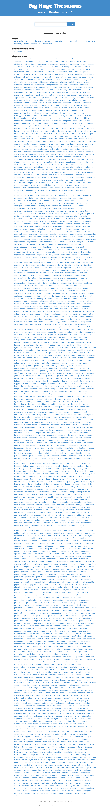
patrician (24, 571)
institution (62, 435)
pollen (26, 590)
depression (30, 255)
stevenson (68, 716)
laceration (86, 463)
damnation (59, 229)
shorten (65, 695)
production (79, 608)
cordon (17, 216)
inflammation (30, 427)
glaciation (58, 370)
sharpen (81, 693)
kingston (46, 463)
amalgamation (52, 84)
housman (52, 396)
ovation (17, 561)
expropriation (85, 334)
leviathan (89, 471)
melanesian (18, 502)
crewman (37, 224)
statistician (70, 713)
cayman (33, 149)
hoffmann (83, 391)
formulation (84, 352)
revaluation (69, 664)
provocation (37, 618)
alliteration (43, 82)
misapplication (51, 510)
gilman (42, 370)
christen (58, 157)
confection (18, 190)
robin (48, 672)
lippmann (18, 479)
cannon (37, 141)
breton (26, 131)
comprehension (45, 180)
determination (52, 262)
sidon (23, 698)
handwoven (67, 381)
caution (17, 149)
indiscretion (62, 422)
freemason (27, 358)
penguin (43, 574)
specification (84, 705)
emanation (86, 306)
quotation (91, 620)
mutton (56, 528)
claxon (80, 162)
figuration (18, 347)
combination (19, 172)
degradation (32, 242)
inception (89, 414)
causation (84, 146)
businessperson (49, 136)
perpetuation (87, 577)
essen (81, 316)
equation (67, 314)
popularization (80, 590)
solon (78, 703)
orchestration (87, 553)
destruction (89, 260)
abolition (17, 61)
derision (75, 255)
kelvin (88, 461)
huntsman (30, 399)
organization (58, 556)
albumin (49, 79)
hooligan (43, 394)
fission (51, 347)
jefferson (55, 456)
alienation (77, 79)
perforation (51, 577)
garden (64, 363)
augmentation (83, 108)
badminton (71, 113)
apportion (61, 95)
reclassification (59, 631)
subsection (44, 723)
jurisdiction (87, 458)
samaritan (90, 677)
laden (25, 466)
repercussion (42, 654)
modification (64, 517)
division (27, 288)
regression (73, 644)
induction (18, 425)
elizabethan (37, 306)
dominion (53, 291)
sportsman (18, 711)
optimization (58, 553)
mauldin (51, 497)
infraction (81, 427)
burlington (18, 136)
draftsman (18, 293)
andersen (39, 90)
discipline (85, 270)
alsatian (87, 82)
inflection (50, 427)
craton (62, 221)
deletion (91, 242)
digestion (67, 267)
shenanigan (19, 695)
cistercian (89, 159)
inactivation (19, 414)
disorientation (59, 278)
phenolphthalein (40, 582)
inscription (51, 432)
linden (63, 476)
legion (75, 468)
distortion (29, 285)
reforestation (49, 641)
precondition (88, 595)
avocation (18, 113)
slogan (56, 700)
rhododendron (41, 669)
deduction (18, 239)
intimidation (62, 445)
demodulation (35, 247)
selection (63, 687)
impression (42, 412)
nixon (16, 538)
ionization (71, 450)
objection (39, 546)
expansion (18, 332)
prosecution (41, 615)
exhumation (64, 329)
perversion (18, 582)
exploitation (30, 334)
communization (67, 175)
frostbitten (91, 358)
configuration (54, 190)
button (76, 136)
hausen (92, 383)
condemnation (20, 188)
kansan (41, 461)
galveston (46, 363)
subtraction (31, 726)
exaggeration (61, 322)
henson (73, 389)
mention (30, 504)
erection (28, 316)
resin (49, 659)
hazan (30, 386)
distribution (50, 285)
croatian (85, 224)
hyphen (75, 401)
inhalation (40, 430)
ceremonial (72, 41)
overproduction (61, 561)
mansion (55, 492)
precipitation (41, 595)
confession (42, 190)
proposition (79, 613)
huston (39, 399)
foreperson (28, 352)
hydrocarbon (19, 401)
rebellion (39, 628)
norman (17, 543)
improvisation (64, 412)
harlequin (42, 383)
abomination (29, 61)
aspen (48, 102)
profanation (91, 608)
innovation (18, 432)
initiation (69, 430)
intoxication (84, 445)
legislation (84, 468)
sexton (47, 693)
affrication (27, 77)
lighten (17, 476)
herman (82, 389)
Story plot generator (58, 12)
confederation (30, 190)
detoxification (87, 262)
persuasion (73, 579)
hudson (70, 396)
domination (32, 291)
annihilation (19, 92)
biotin (64, 123)
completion (79, 177)
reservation (29, 659)
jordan (59, 458)
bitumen (89, 123)
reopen (70, 651)
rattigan (91, 623)
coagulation (45, 164)
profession (18, 610)
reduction (55, 638)
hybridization (68, 399)
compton (69, 180)
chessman (79, 154)
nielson (65, 535)
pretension (18, 605)
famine (17, 342)
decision (53, 234)
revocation (63, 667)
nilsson (73, 535)
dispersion (83, 278)
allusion (63, 82)
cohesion (57, 167)
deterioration (39, 262)
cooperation (54, 213)
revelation (80, 664)
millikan (50, 507)
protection (76, 615)
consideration (19, 200)
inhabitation (29, 430)
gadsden (78, 360)
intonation (73, 445)
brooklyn (26, 133)
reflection (37, 641)
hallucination (19, 381)
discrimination (70, 273)
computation (32, 182)
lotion (30, 484)
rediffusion (31, 638)
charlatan (33, 154)
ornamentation (20, 559)
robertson (31, 672)
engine (56, 311)
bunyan (73, 133)
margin (72, 492)
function (62, 360)
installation (40, 435)
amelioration (85, 84)
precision (52, 595)
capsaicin (17, 144)
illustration (83, 404)
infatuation (65, 425)
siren (16, 700)
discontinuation (46, 273)
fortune (29, 355)
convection (38, 211)
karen (49, 461)
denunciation (19, 252)
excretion (29, 327)
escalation (73, 316)
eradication (18, 316)
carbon (51, 144)
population (18, 592)
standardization (20, 713)
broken (17, 133)
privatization (81, 605)
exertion (69, 327)
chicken (26, 157)
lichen (84, 474)
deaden (57, 231)
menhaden (88, 502)
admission (63, 72)
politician (17, 590)
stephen (27, 716)
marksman (18, 494)
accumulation (41, 66)
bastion (24, 118)
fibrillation (71, 345)
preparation (84, 600)
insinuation (84, 432)
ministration (27, 510)
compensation (43, 177)
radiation (17, 623)
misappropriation (83, 510)
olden (35, 551)
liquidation (40, 479)
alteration (18, 84)
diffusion (58, 267)
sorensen (41, 705)
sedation (62, 685)
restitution (79, 659)
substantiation (70, 723)
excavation (18, 324)
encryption (47, 311)
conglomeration (78, 193)
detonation (75, 262)
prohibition (67, 610)
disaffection (75, 270)
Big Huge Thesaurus (55, 5)
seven (40, 693)
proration (18, 615)
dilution (25, 270)
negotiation (88, 530)
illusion (74, 404)
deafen (65, 231)
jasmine (32, 456)
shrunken (85, 695)
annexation (88, 90)
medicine (74, 499)
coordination (66, 213)
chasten (61, 154)
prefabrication (31, 600)
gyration (68, 378)
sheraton (29, 695)
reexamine (18, 641)
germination (84, 368)
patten (41, 571)
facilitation (52, 340)
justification (19, 461)
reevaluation (76, 638)
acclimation (74, 64)
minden (73, 507)
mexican (60, 504)
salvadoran (69, 677)
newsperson (90, 533)
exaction (50, 322)
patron (33, 571)
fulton (43, 360)
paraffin (56, 566)
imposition (18, 412)
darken (25, 231)
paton (16, 571)
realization (66, 626)
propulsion (90, 613)
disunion (60, 285)
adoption (84, 72)
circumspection (64, 159)
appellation (29, 95)
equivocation (88, 314)
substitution (19, 726)
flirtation (83, 347)
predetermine (44, 597)
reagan (57, 626)
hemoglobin (44, 389)
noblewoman (36, 538)
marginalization (83, 492)
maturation (41, 497)
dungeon (91, 293)
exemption (59, 327)
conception (86, 182)
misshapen (52, 515)
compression (58, 180)
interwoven (30, 445)
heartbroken (61, 386)
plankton (86, 584)
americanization (30, 87)
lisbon (48, 479)
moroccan (18, 523)
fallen (76, 340)
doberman (37, 288)
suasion (27, 721)
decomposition (90, 234)
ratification (60, 623)
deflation (66, 239)
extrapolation (19, 340)
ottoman (73, 559)
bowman (35, 128)
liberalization (55, 474)
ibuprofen (32, 404)
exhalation (89, 327)
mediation (53, 499)
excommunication (82, 324)
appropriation (32, 97)
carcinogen (60, 144)
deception (33, 234)
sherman (48, 695)
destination (67, 260)
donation (63, 291)
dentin (79, 249)
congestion (65, 193)
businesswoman (64, 136)
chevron (17, 157)
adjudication (19, 72)
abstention (18, 64)
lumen (67, 484)
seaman (92, 682)
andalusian (29, 90)
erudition (54, 316)
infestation (86, 425)
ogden (16, 551)
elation (34, 303)
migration (41, 507)
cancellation (19, 141)
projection (78, 610)
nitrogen (88, 535)
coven (36, 221)
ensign (25, 314)
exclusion (69, 324)
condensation (33, 188)
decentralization (20, 234)
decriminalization (76, 236)
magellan (65, 486)
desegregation (68, 257)
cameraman (79, 139)
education (18, 301)
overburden (33, 561)
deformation (91, 239)
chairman (27, 151)
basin (16, 118)
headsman (49, 386)
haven (16, 386)
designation (19, 260)
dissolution (77, 283)
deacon (49, 231)
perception (18, 577)
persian (29, 579)
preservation (44, 602)
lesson (70, 471)
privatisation (68, 605)
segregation (53, 687)
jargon (24, 456)
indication (29, 422)
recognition (47, 44)
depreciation (86, 252)
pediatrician (74, 571)
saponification (60, 680)
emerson (63, 309)
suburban (42, 726)
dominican (43, 291)
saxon (38, 682)
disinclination (44, 275)
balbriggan (18, 115)
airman (91, 77)
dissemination (19, 283)
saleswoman (41, 677)
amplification (76, 87)
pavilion (49, 571)
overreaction (89, 561)
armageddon (39, 100)
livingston (86, 479)
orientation (69, 556)
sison (22, 700)
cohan (49, 167)
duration (28, 296)
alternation (39, 84)
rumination (26, 675)
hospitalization (85, 394)
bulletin (57, 133)
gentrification (32, 368)
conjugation (75, 195)
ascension (18, 102)
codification (74, 164)
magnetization (86, 486)
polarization (63, 587)
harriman (66, 383)
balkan (36, 115)
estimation (90, 316)
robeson (40, 672)
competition (56, 177)
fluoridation (29, 350)
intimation (51, 445)
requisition (90, 656)
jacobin (71, 453)
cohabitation (39, 167)
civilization (48, 162)
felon (88, 342)
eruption (63, 316)
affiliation (78, 74)
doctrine (54, 288)
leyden (45, 474)
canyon (60, 141)
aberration (85, 59)
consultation (55, 203)
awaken (27, 113)
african (36, 77)
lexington (36, 474)
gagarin (87, 360)
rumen (17, 675)
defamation (37, 239)
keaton (72, 461)
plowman (44, 587)
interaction (18, 440)
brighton (44, 131)
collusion (49, 169)
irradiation (18, 453)
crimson (68, 224)
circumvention (78, 159)
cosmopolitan (39, 218)
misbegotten (19, 512)
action (33, 69)
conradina (18, 51)
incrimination (19, 419)
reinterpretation (59, 646)
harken (33, 383)
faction (61, 340)
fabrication (41, 340)
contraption (56, 208)
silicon (30, 698)
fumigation (52, 360)
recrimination (19, 636)
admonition (73, 72)
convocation (19, 213)
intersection (88, 443)
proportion (68, 613)
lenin (42, 471)
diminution (45, 270)
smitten (73, 700)
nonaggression (61, 538)
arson (55, 100)
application (50, 95)
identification (43, 404)
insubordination (20, 437)
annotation (30, 92)
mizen (16, 517)
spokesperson (69, 708)
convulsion (42, 213)
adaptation (61, 69)
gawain (29, 365)
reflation (28, 641)
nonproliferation (63, 541)
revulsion (84, 667)
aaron (24, 59)
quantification (61, 620)
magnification (19, 489)
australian (25, 110)
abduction (75, 59)
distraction (39, 285)
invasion (91, 448)
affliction (17, 77)
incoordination (68, 417)
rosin (72, 672)
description (44, 257)
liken (24, 476)
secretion (45, 685)
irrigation (28, 453)
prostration (65, 615)
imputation (76, 412)
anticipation (42, 92)
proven (17, 618)
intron (28, 448)
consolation (32, 200)
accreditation (19, 66)
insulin (42, 437)
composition (32, 180)
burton (28, 136)
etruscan (27, 319)
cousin (28, 221)
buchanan (48, 133)
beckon (75, 118)
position (56, 592)
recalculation (50, 628)
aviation (83, 110)
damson (85, 229)
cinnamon (29, 159)
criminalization (57, 224)
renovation (48, 651)
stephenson (37, 716)
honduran (34, 394)
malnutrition (83, 489)
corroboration (72, 216)
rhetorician (18, 669)
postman (76, 592)
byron (83, 136)
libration (76, 474)
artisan (83, 100)
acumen (51, 69)
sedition (85, 685)
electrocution (76, 303)
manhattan (18, 492)
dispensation (72, 278)
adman (29, 72)
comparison (19, 177)
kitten (62, 463)
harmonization (54, 383)
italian (55, 453)
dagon (32, 229)
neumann (33, 533)
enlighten (91, 311)
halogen (30, 381)
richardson (72, 669)
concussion (79, 185)
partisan (30, 569)
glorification (19, 373)
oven (24, 561)
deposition (62, 252)
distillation (88, 283)
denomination (68, 249)
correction (49, 216)
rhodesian (29, 669)
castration (33, 146)
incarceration (66, 414)
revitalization (51, 667)
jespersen (72, 456)
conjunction (86, 195)
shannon (72, 693)
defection (47, 239)
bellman (46, 121)
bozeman (45, 128)
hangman (89, 381)
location (40, 481)
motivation (64, 523)
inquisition (40, 432)
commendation (44, 172)
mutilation (47, 528)
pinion (53, 584)
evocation (18, 322)
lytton (90, 484)
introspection (39, 448)
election (42, 303)
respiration (68, 659)
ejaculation (72, 301)
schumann (55, 682)
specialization (71, 705)
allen (16, 82)
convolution (31, 213)
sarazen (71, 680)
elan (27, 303)
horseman (73, 394)
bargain (64, 115)
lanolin (58, 466)
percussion (29, 577)
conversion (73, 211)
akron (22, 79)
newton (29, 535)
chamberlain (62, 151)
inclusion (56, 417)
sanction (38, 680)
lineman (71, 476)
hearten (71, 386)
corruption (18, 218)
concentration (74, 182)
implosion (71, 409)
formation (73, 352)
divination (18, 288)
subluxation (59, 721)
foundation (38, 355)
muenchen (18, 525)
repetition (54, 654)
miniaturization (85, 507)
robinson (56, 672)
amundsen (18, 90)
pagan (26, 566)
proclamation (41, 608)
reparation (18, 654)
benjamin (67, 121)
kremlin (70, 463)
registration (62, 644)
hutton (58, 399)
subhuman (48, 721)
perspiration (62, 579)
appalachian (85, 92)
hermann (90, 389)
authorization (51, 110)
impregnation (30, 412)
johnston (26, 458)
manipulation (44, 492)
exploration (41, 334)
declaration (63, 234)
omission (62, 551)
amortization (64, 87)
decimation (43, 234)
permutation (75, 577)
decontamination (50, 236)
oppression (38, 553)
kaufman (57, 461)
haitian (87, 378)
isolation (47, 453)
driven (48, 293)
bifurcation (36, 123)
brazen (73, 128)
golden (43, 373)
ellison (56, 306)
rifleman (90, 669)
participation (19, 569)
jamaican (79, 453)
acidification (88, 66)
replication (64, 654)
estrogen (18, 319)
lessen (63, 471)
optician (48, 553)
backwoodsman (52, 113)
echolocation (19, 298)
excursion (39, 327)
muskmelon (19, 528)
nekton (17, 533)
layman (25, 468)
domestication (20, 291)
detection (18, 262)
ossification (51, 559)
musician (81, 525)
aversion (73, 110)
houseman (42, 396)
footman (61, 350)
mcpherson (18, 499)
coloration (88, 169)
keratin (25, 463)
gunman (59, 378)
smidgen (64, 700)
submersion (71, 721)
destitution (78, 260)
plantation (27, 587)
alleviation (33, 82)
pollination (35, 590)
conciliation (46, 185)
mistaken (71, 515)
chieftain (34, 157)
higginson (63, 391)
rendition (31, 651)
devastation (30, 265)
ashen (26, 102)
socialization (27, 703)
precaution (18, 595)
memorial (48, 41)
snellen (17, 703)
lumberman (58, 484)
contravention (69, 208)
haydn (23, 386)
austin (16, 110)
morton (47, 523)
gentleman (79, 365)
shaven (90, 693)
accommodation (87, 64)
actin (27, 69)
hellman (33, 389)
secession (26, 685)
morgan (71, 520)
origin (78, 556)
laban (78, 463)
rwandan (52, 675)
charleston (43, 154)
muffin (27, 525)
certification (75, 149)
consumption (82, 203)
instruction (72, 435)
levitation (18, 474)
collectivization (20, 169)
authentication (38, 110)
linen (88, 476)
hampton (56, 381)
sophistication (29, 705)
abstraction (29, 64)
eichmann (44, 301)
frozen (17, 360)
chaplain (72, 151)
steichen (90, 713)
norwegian (40, 543)
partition (39, 569)
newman (79, 533)
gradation (79, 373)
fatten (62, 342)
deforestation (78, 239)
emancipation (19, 309)
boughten (84, 126)
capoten (92, 141)
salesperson (29, 677)
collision (40, 169)
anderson (49, 90)
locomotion (59, 481)
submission (82, 721)
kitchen (55, 463)
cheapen (69, 154)
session (26, 693)
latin (73, 466)
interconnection (55, 440)
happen (17, 383)
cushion (86, 226)
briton (68, 131)
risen (23, 672)
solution (86, 703)
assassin (76, 102)
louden (38, 484)
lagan (32, 466)
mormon (88, 520)
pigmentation (35, 584)
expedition (52, 332)
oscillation (41, 559)
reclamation (46, 631)
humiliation (87, 396)
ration (69, 623)
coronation (26, 216)
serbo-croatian (87, 690)
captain (35, 144)
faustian (70, 342)
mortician (38, 523)
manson (64, 492)
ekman (90, 301)
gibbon (27, 370)
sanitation (48, 680)
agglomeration (47, 77)
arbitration (65, 97)
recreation (87, 633)
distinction (18, 285)
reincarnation (45, 646)
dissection (79, 280)
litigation (70, 479)
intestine (41, 445)
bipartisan (73, 123)
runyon (36, 675)
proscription (29, 615)
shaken (55, 693)
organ (35, 556)
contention (56, 206)
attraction (28, 108)
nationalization (20, 530)
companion (79, 175)
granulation (19, 376)
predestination (20, 597)
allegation (87, 79)
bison (81, 123)
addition (80, 69)
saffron (78, 675)
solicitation (60, 703)
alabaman (31, 79)
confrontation (32, 193)
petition (28, 582)
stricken (90, 718)
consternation (70, 200)
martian (43, 494)
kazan (65, 461)
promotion (31, 613)
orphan (32, 559)
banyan (56, 115)
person (37, 579)
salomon (59, 677)
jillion (89, 456)
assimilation (44, 105)
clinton (25, 164)
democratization (20, 247)
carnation (89, 144)
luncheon (76, 484)
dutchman (56, 296)
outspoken (83, 559)
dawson (33, 231)
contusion (28, 211)
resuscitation (54, 662)
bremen (90, 128)
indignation (50, 422)
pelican (83, 571)
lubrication (47, 484)
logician (76, 481)
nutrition (89, 543)
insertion (74, 432)
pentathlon (80, 574)
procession (28, 608)
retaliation (65, 662)
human (78, 396)
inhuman (59, 430)
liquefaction (28, 479)
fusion (70, 360)
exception (29, 324)
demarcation (63, 244)
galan (16, 363)
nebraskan (68, 530)
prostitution (53, 615)
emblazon (44, 309)
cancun (29, 141)
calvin (61, 139)
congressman (46, 195)
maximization (69, 497)
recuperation (44, 636)
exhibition (29, 329)
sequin (76, 690)
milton (65, 507)
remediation (78, 649)
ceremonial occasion (87, 41)
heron (16, 391)
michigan (80, 504)
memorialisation (36, 41)
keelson (81, 461)
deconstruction (35, 236)
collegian (31, 169)
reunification (49, 664)
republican (56, 656)
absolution (70, 61)
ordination (18, 556)
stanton (32, 713)
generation (60, 365)
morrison (28, 523)
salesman (18, 677)
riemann (82, 669)
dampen (76, 229)
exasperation (86, 322)
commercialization (59, 172)
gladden (67, 370)
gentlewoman (19, 368)
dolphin (86, 288)
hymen (53, 401)
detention (28, 262)
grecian (60, 376)
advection (49, 74)
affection (69, 74)
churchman (18, 159)
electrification (63, 303)
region (52, 644)
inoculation (29, 432)
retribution (28, 664)
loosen (17, 484)
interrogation (63, 443)
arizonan (90, 97)
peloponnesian (20, 574)
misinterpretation (21, 515)
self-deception (75, 687)
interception (30, 440)
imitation (38, 407)
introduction (19, 448)
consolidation (44, 200)
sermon (17, 693)
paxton (57, 571)
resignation (40, 659)
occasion (29, 548)
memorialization (20, 41)
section (54, 685)
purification (18, 620)
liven (78, 479)
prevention (29, 605)
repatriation (30, 654)
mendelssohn (76, 502)
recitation (27, 631)
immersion (48, 407)
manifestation (31, 492)
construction (43, 203)
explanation (90, 332)
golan (35, 373)
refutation (85, 641)
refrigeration (74, 641)
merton (39, 504)
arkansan (18, 100)
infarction (55, 425)
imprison (53, 412)
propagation (56, 613)
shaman (63, 693)
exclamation (58, 324)
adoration (18, 74)
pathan (80, 569)
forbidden (81, 350)
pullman (77, 618)
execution (49, 327)
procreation (68, 608)
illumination (64, 404)
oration (76, 553)
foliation (52, 350)
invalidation (80, 448)
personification (48, 579)
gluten (28, 373)
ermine (37, 316)
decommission (76, 234)
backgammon (38, 113)
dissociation (66, 283)
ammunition (52, 87)
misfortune (70, 512)
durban (37, 296)
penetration (33, 574)
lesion (55, 471)
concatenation (60, 182)
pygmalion (38, 620)
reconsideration (60, 633)
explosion (52, 334)
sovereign (51, 705)
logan (68, 481)
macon (29, 486)
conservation (78, 198)
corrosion (84, 216)
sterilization (49, 716)
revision (40, 667)
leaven (40, 468)
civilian (39, 162)
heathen (80, 386)
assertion (33, 105)
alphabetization (75, 82)
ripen (16, 672)
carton (24, 146)
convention (49, 211)
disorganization (45, 278)
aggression (72, 77)
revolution (74, 667)
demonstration (80, 247)
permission (62, 577)
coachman (34, 164)
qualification (49, 620)
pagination (35, 566)
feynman (61, 345)
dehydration (59, 242)
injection (78, 430)
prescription (19, 602)
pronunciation (43, 613)
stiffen (77, 716)
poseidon (47, 592)
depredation (19, 255)
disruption (55, 280)
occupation (49, 548)
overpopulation (46, 561)
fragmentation (69, 355)
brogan (93, 131)
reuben (38, 664)
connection (18, 198)
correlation (59, 216)
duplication (18, 296)
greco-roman (70, 376)
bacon (62, 113)
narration (73, 528)
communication (41, 175)
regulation (84, 644)
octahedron (67, 548)
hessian (35, 391)
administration (40, 72)
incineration (26, 417)
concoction (68, 185)
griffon (89, 376)
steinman (18, 716)
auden (64, 108)
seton (33, 693)
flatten (67, 347)
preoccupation (71, 600)
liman (40, 476)
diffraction (48, 267)
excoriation (18, 327)
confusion (55, 193)
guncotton (50, 378)
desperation (41, 260)
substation (82, 723)
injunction (88, 430)
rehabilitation (19, 646)
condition (59, 188)
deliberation (19, 244)
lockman (49, 481)
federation (80, 342)
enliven (17, 314)
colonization (67, 169)
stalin (71, 711)
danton (17, 231)
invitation (50, 450)
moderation (38, 517)
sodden (37, 703)
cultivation (69, 226)
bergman (26, 123)
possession (66, 592)
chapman (89, 151)
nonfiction (74, 538)
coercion (84, 164)
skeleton (39, 700)
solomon (70, 703)
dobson (46, 288)
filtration (27, 347)
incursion (53, 419)
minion (17, 510)
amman (42, 87)
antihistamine (62, 92)
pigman (25, 584)
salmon (51, 677)
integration (63, 437)
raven (16, 626)
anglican (58, 90)
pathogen (89, 569)
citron (32, 162)
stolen (46, 718)
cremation (87, 221)
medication (64, 499)
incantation (54, 414)
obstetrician (82, 546)
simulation (68, 698)
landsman (49, 466)
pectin (64, 571)
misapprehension (67, 510)
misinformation (83, 512)
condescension (47, 188)
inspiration (29, 435)
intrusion (50, 448)
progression (55, 610)
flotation (92, 347)
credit (26, 44)
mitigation (81, 515)
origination (87, 556)
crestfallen (27, 224)
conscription (53, 198)
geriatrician (63, 368)
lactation (17, 466)
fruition (25, 360)
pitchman (69, 584)
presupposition (80, 602)
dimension (35, 270)
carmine (79, 144)
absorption (81, 61)
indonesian (86, 422)
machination (19, 486)
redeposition (19, 638)
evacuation (37, 319)
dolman (78, 288)
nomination (48, 538)
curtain (78, 226)
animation (77, 90)
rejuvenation (28, 649)
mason (69, 494)
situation (30, 700)
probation (18, 608)
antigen (52, 92)
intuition (59, 448)
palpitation (46, 566)
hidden (54, 391)
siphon (87, 698)
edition (74, 298)
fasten (55, 342)
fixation (60, 347)
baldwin (28, 115)
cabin (90, 136)
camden (69, 139)
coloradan (78, 169)
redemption (87, 636)
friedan (63, 358)
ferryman (40, 345)
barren (88, 115)
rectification (32, 636)
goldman (51, 373)
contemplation (44, 206)
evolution (28, 322)
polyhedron (55, 590)
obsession (71, 546)
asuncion (78, 105)
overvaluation (36, 564)
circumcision (51, 159)
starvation (41, 713)
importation (81, 409)
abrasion (48, 61)
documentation (66, 288)
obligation (49, 546)
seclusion (36, 685)
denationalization (45, 249)
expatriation (30, 332)
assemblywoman (21, 105)
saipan (86, 675)
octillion (77, 548)
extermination (40, 337)
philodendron (54, 582)
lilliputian (31, 476)
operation (85, 551)
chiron (42, 157)
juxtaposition (31, 461)
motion (55, 523)
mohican (85, 517)
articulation (73, 100)
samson (17, 680)
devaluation (19, 265)
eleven (16, 306)
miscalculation (32, 512)
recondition (47, 633)
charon (53, 154)
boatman (48, 126)
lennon (48, 471)
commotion (27, 175)
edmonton (84, 298)
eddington (41, 298)
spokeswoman (83, 708)
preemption (19, 600)
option (68, 553)
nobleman (25, 538)
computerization (46, 182)
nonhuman (84, 538)
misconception (46, 512)
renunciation (60, 651)
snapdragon (83, 700)
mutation (37, 528)
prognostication (41, 610)
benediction (56, 121)
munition (72, 525)
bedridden (84, 118)
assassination (88, 102)
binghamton (55, 123)
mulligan (35, 525)
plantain (17, 587)
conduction (69, 188)
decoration (63, 236)
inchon (17, 417)
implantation (33, 409)
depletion (40, 252)
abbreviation (43, 59)
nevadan (70, 533)
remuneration (19, 651)
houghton (18, 396)
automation (63, 110)
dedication (90, 236)
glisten (75, 370)
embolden (54, 309)
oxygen (72, 564)
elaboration (19, 303)
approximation (46, 97)
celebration (42, 149)
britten (76, 131)
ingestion (18, 430)
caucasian (65, 146)
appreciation (72, 95)
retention (87, 662)
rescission (18, 659)
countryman (19, 221)
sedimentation (74, 685)
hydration (80, 399)
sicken (16, 698)
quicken (82, 620)
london (84, 481)
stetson (59, 716)
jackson (63, 453)
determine (64, 262)
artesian (63, 100)
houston (61, 396)
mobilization (26, 517)
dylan (64, 296)
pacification (91, 564)
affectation (59, 74)
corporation (38, 216)
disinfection (56, 275)
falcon (68, 340)
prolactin (88, 610)
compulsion (80, 180)
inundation (69, 448)
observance (35, 44)
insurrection (52, 437)
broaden (84, 131)
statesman (52, 713)
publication (67, 618)
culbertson (47, 226)
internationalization (34, 443)
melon (44, 502)
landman (40, 466)
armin (48, 100)
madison (45, 486)
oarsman (17, 546)
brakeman (64, 128)
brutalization (37, 133)
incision (37, 417)
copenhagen (78, 213)
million (58, 507)
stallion (90, 711)
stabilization (40, 711)
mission (62, 515)
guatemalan (19, 378)
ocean (58, 548)
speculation (28, 708)
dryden (65, 293)
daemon (17, 229)
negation (78, 530)
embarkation (32, 309)
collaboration (68, 167)
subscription (33, 723)
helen (26, 389)
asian (41, 102)
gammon (55, 363)
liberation (66, 474)
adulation (39, 74)
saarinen (61, 675)
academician (41, 64)
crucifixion (18, 226)
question (73, 620)
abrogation (59, 61)
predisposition (80, 597)
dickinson (78, 265)
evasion (70, 319)
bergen (17, 123)
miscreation (58, 512)
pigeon (17, 584)
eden (50, 298)
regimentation (42, 644)
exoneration (76, 329)
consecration (65, 198)
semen (34, 690)
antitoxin (74, 92)
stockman (29, 718)
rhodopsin (54, 669)
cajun (16, 139)
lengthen (33, 471)
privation (57, 605)
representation (20, 656)
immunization (72, 407)
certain (65, 149)
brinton (53, 131)
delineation (42, 244)
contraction (32, 208)
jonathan (43, 458)
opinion (17, 553)
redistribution (43, 638)
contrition (18, 211)
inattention (30, 414)
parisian (73, 566)
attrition (48, 108)
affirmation (89, 74)
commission (74, 172)
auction (57, 108)
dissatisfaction (67, 280)
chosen (50, 157)
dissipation (54, 283)
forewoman (39, 352)
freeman (17, 358)
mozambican (86, 523)
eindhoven (61, 301)
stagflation (51, 711)
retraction (18, 664)
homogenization (21, 394)
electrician (52, 303)
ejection (82, 301)
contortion (80, 206)
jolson (34, 458)
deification (70, 242)
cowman (43, 221)
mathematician (20, 497)
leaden (32, 468)
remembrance (60, 41)
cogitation (18, 167)
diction (17, 267)
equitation (77, 314)
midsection (18, 507)
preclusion (62, 595)
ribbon (63, 669)
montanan (61, 520)
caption (43, 144)
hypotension (85, 401)
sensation (43, 690)
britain (61, 131)
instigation (51, 435)
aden (88, 69)
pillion (45, 584)
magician (74, 486)
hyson (16, 404)
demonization (66, 247)
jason (40, 456)
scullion (84, 682)
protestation (87, 615)
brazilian (81, 128)
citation (17, 162)
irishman (87, 450)
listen (55, 479)
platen (36, 587)
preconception (74, 595)
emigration (74, 309)
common (17, 175)
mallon (73, 489)
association (55, 105)
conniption (29, 198)
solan (52, 703)
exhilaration (40, 329)
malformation (51, 489)
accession (64, 64)
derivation (85, 255)
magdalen (55, 486)
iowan (79, 450)
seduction (18, 687)
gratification (31, 376)
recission (17, 631)
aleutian (67, 79)
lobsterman (19, 481)
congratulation (20, 195)
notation (50, 543)
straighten (55, 718)
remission (89, 649)
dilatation (88, 267)
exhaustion (18, 329)
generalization (48, 365)
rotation (79, 672)
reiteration (86, 646)
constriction (31, 203)
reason (87, 626)
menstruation (19, 504)
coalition (55, 164)
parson (91, 566)
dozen (84, 291)
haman (38, 381)
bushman (36, 136)
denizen (58, 249)
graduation (89, 373)
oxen (56, 564)
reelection (65, 638)
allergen (23, 82)
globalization (85, 370)
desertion (80, 257)
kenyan (17, 463)
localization (30, 481)
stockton (38, 718)
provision (26, 618)
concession (35, 185)
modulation (75, 517)
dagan (25, 229)
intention (87, 437)
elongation (75, 306)
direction (64, 270)
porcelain (29, 592)
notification (60, 543)
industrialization (30, 425)
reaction (24, 626)
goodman (61, 373)
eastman (92, 296)
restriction (18, 662)
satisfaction (19, 682)
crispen (77, 224)
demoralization (20, 249)
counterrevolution (86, 218)
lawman (89, 466)
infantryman (44, 425)
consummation (68, 203)
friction (55, 358)
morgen (80, 520)
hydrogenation (43, 401)
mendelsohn (63, 502)
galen (23, 363)
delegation (81, 242)
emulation (27, 311)
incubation (43, 419)
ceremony (18, 44)
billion (45, 123)
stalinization (80, 711)
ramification (38, 623)
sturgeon (18, 721)
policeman (74, 587)
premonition (58, 600)
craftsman (53, 221)
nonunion (77, 541)
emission (84, 309)
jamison (89, 453)
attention (18, 108)
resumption (29, 662)
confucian (44, 193)
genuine (43, 368)
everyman (79, 319)
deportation (51, 252)
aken (16, 79)
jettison (82, 456)
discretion (59, 273)
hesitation (25, 391)
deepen (27, 239)
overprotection (76, 561)
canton (52, 141)
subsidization (56, 723)
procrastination (54, 608)
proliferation (19, 613)
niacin (37, 535)
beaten (57, 118)
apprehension (85, 95)
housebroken (29, 396)
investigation (39, 450)
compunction (19, 182)
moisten (17, 520)
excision (38, 324)
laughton (80, 466)
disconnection (32, 273)
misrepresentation (38, 515)
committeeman (87, 172)
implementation (47, 409)
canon (44, 141)
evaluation (48, 319)
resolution (58, 659)
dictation (87, 265)
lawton (17, 468)
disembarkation (20, 275)
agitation (82, 77)
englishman (66, 311)
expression (73, 334)
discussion (83, 273)
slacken (48, 700)
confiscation (80, 190)
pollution (45, 590)
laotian (66, 466)
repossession (86, 654)
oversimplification (21, 564)
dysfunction (73, 296)
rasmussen (49, 623)
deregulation (54, 255)
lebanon (48, 468)
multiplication (46, 525)
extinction (52, 337)
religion (58, 649)
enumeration (35, 314)
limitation (48, 476)
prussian (47, 618)
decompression (20, 236)
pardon (64, 566)
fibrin (79, 345)
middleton (90, 504)
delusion (52, 244)
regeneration (19, 644)
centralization (54, 149)
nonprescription (48, 541)
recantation (62, 628)
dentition (87, 249)
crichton (46, 224)
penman (61, 574)
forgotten (50, 352)
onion (70, 551)
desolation (30, 260)
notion (70, 543)
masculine (60, 494)
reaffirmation (46, 626)
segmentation (40, 687)
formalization (61, 352)
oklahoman (26, 551)
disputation (29, 280)
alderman (58, 79)
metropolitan (49, 504)
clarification (59, 162)
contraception (19, 208)
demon (56, 247)
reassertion (19, 628)
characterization (20, 154)
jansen (17, 456)
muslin (28, 528)
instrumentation (85, 435)
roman (65, 672)
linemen (80, 476)
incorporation (81, 417)
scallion (46, 682)
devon (60, 265)
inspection (18, 435)
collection (89, 167)
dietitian (25, 267)
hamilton (46, 381)
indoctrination (74, 422)
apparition (18, 95)
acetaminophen (66, 66)
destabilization (54, 260)
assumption (67, 105)
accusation (53, 66)
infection (75, 425)
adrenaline (28, 74)
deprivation (42, 255)
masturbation (79, 494)
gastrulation (19, 365)
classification (71, 162)
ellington (48, 306)
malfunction (63, 489)
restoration (90, 659)
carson (17, 146)
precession (29, 595)
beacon (49, 118)
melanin (29, 502)
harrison (75, 383)
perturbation (85, 579)
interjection (80, 440)
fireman (44, 347)
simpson (58, 698)
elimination (26, 306)
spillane (38, 708)
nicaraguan (46, 535)
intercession (42, 440)
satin (86, 680)
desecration (55, 257)
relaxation (48, 649)
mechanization (31, 499)
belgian (38, 121)
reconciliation (35, 633)
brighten (34, 131)
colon (58, 169)
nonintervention (20, 541)
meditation (84, 499)
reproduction (45, 656)
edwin (26, 301)
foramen (70, 350)
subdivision (36, 721)
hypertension (64, 401)
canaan (89, 139)
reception (73, 628)
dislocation (32, 278)
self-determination (21, 690)
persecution (19, 579)
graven (41, 376)
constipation (83, 200)
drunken (56, 293)
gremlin (81, 376)
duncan (82, 293)
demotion (32, 249)
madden (37, 486)
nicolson (56, 535)
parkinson (82, 566)
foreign (90, 350)
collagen (79, 167)
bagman (81, 113)
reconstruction (75, 633)
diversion (83, 285)
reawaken (30, 628)
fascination (37, 342)
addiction (71, 69)
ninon (80, 535)
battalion (32, 118)
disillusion (33, 275)
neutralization (59, 533)
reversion (31, 667)
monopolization (49, 520)
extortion (61, 337)
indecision (63, 419)
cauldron (74, 146)
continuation (68, 206)
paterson (71, 569)
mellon (37, 502)
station (61, 713)
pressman (55, 602)
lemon (25, 471)
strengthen (79, 718)
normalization (88, 541)
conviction (84, 211)
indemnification (76, 419)
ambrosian (73, 84)
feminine (17, 345)
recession (83, 628)
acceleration (53, 64)
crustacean (28, 226)
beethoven (18, 121)
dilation (17, 270)
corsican (28, 218)
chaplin (81, 151)
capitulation (82, 141)
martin (51, 494)
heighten (17, 389)
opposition (27, 553)
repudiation (68, 656)
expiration (79, 332)
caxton (25, 149)
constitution (19, 203)
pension (70, 574)
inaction (86, 412)
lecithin (56, 468)
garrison (73, 363)
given (49, 370)
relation (39, 649)
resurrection (41, 662)
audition (72, 108)
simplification (47, 698)
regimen (30, 644)
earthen (83, 296)
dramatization (38, 293)
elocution (65, 306)
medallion (43, 499)
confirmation (67, 190)
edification (58, 298)
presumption (67, 602)
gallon (30, 363)
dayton (41, 231)
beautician (66, 118)
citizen (25, 162)
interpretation (50, 443)
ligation (92, 474)
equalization (56, 314)
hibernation (45, 391)
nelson (25, 533)
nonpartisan (35, 541)
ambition (63, 84)
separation (53, 690)
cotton (49, 218)
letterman (79, 471)
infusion (90, 427)
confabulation (81, 188)
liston (62, 479)
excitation (47, 324)
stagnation (62, 711)
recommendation (21, 633)
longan (91, 481)
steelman (81, 713)
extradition (82, 337)
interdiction (68, 440)
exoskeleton (88, 329)
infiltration (18, 427)
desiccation (90, 257)
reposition (75, 654)
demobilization (76, 244)
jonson (52, 458)
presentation (31, 602)
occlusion (38, 548)
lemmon (17, 471)
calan (23, 139)
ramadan (27, 623)
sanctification (28, 680)
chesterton (90, 154)
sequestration (65, 690)
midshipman (30, 507)
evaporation (59, 319)
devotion (68, 265)
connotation (41, 198)
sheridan (39, 695)
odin (84, 548)
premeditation (45, 600)
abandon (32, 59)
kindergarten (35, 463)
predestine (32, 597)
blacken (17, 126)
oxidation (63, 564)
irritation (38, 453)
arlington (27, 100)
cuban (37, 226)
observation (60, 546)
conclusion (57, 185)
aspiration (67, 102)
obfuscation (28, 546)
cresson (17, 224)
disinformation (80, 275)
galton (37, 363)
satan (79, 680)
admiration (52, 72)
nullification (79, 543)
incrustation (32, 419)
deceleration (87, 231)
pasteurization (59, 569)
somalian (17, 705)
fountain (48, 355)
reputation (79, 656)
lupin (84, 484)
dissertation (43, 283)
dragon (28, 293)
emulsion (37, 311)
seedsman (28, 687)
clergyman (90, 162)
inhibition (50, 430)
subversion (52, 726)
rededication (64, 636)
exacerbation (39, 322)
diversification (71, 285)
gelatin (37, 365)
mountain (75, 523)
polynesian (67, 590)
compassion (31, 177)
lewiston (27, 474)
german (73, 368)
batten (41, 118)
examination (74, 322)
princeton (40, 605)
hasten (84, 383)
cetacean (17, 151)
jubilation (68, 458)
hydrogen (31, 401)
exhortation (52, 329)
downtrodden (74, 291)
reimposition (32, 646)
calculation (31, 139)
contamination (30, 206)
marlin (27, 494)
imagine (29, 407)
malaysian (39, 489)
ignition (54, 404)
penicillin (52, 574)
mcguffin (88, 497)
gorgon (70, 373)
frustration (34, 360)
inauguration (42, 414)
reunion (59, 664)
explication (18, 334)
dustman (46, 296)
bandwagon (46, 115)
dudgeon (73, 293)
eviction (88, 319)
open (77, 551)
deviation (41, 265)
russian (44, 675)
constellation (57, 200)
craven (69, 221)
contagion (18, 206)
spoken (47, 708)
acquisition (18, 69)
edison (67, 298)
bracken (54, 128)
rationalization (80, 623)
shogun (57, 695)
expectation (41, 332)
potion (85, 592)
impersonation (20, 409)
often (90, 548)
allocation (54, 82)
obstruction (19, 548)
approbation (19, 97)
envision (45, 314)
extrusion (31, 340)
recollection (83, 631)
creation (77, 221)
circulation (39, 159)
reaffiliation (34, 626)
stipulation (18, 718)
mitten (89, 515)
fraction (57, 355)
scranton (75, 682)
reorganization (81, 651)
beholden (29, 121)
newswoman (19, 535)
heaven (89, 386)
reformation (61, 641)
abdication (55, 59)
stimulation (86, 716)
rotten (87, 672)
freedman (91, 355)
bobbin (57, 126)
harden (25, 383)
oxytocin (81, 564)
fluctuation (18, 350)
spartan (60, 705)
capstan (27, 144)
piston (60, 584)
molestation (28, 520)
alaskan (40, 79)
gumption (39, 378)
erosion (45, 316)
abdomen (65, 59)
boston (75, 126)
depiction (30, 252)
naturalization (34, 530)
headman (39, 386)
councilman (58, 218)
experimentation (65, 332)
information (70, 427)
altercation (28, 84)
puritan (29, 620)
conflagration (19, 193)
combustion (31, 172)
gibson (35, 370)
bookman (66, 126)
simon (37, 698)
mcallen (80, 497)
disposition (18, 280)
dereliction (65, 255)
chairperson (38, 151)
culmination (58, 226)
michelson (70, 504)
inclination (46, 417)
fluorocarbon (42, 350)
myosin (64, 528)
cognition (28, 167)
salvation (80, 677)
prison (49, 605)
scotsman (66, 682)
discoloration (19, 273)
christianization (79, 157)
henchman (64, 389)
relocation (67, 649)
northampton (28, 543)
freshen (37, 358)
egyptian (34, 301)
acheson (78, 66)
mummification (60, 525)
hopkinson (53, 394)
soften (45, 703)
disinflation (67, 275)
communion (54, 175)
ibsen (23, 404)
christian (67, 157)
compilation (68, 177)
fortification (19, 355)
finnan (36, 347)
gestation (18, 370)
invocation (60, 450)
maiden (30, 489)
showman (75, 695)
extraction (72, 337)
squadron (29, 711)
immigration (60, 407)
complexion (90, 177)
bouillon (17, 128)
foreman (17, 352)
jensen (63, 456)
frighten (81, 358)
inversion (27, 450)
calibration (42, 139)
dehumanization (45, 242)
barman (73, 115)
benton (87, 121)
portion (38, 592)
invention (18, 450)
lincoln (56, 476)
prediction (56, 597)
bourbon (26, 128)
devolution (51, 265)
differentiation (36, 267)
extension (28, 337)
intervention (19, 445)
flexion (75, 347)
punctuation (88, 618)
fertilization (50, 345)
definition (57, 239)
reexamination (89, 638)
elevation (87, 303)
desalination (19, 257)
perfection (40, 577)
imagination (19, 407)
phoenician (66, 582)
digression (77, 267)
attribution (38, 108)
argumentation (78, 97)
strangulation (67, 718)
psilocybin (57, 618)
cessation (86, 149)
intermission (19, 443)
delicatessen (31, 244)
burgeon (90, 133)
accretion (30, 66)
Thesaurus (41, 12)
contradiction (44, 208)
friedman (72, 358)
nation (82, 528)
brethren (17, 131)
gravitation (50, 376)
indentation (88, 419)
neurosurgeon (45, 533)
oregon (28, 556)
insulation (33, 437)
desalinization (31, 257)
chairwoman (50, 151)
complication (19, 180)
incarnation (78, 414)
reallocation (77, 626)
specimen (18, 708)
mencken (52, 502)
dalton (50, 229)
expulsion (18, 337)
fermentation (28, 345)
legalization (66, 468)
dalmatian (41, 229)
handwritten (79, 381)
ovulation (48, 564)
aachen (17, 59)
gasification (83, 363)
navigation (46, 530)
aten (85, 105)
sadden (70, 675)
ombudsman (44, 551)
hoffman (73, 391)
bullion (65, 133)
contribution (82, 208)
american (18, 87)
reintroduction (74, 646)
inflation (41, 427)
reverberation (19, 667)
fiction (86, 345)
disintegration (20, 278)
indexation (18, 422)
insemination (63, 432)
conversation (62, 211)
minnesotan (39, 510)
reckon (36, 631)
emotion (17, 311)
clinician (17, 164)
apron (56, 97)
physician (77, 582)
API (72, 12)
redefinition (76, 636)
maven (59, 497)
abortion (39, 61)
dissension (32, 283)
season (17, 685)
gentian (70, 365)
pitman (77, 584)
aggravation (61, 77)
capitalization (70, 141)
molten (37, 520)
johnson (17, 458)
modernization (51, 517)
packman (17, 566)
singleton (78, 698)
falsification (84, 340)
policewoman (85, 587)
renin (39, 651)
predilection (67, 597)
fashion (47, 342)
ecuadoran (31, 298)
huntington (18, 399)
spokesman (56, 708)
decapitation (75, 231)
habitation (78, 378)
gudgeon (29, 378)
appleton (39, 95)
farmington (26, 342)
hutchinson (48, 399)
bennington (77, 121)
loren (24, 484)
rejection (17, 649)
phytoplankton (89, 582)
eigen (52, 301)
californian (52, 139)
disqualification (43, 280)
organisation (45, 556)
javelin (46, 456)
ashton (34, 102)
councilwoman (71, 218)
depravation (74, 252)
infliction (59, 427)
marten (35, 494)
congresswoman (61, 195)
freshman (46, 358)
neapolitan (57, 530)
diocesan (55, 270)
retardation (76, 662)
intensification (76, 437)
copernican (89, 213)
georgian (53, 368)
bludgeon (39, 126)
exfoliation (79, 327)
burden (82, 133)
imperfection (85, 407)
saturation (30, 682)
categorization (53, 146)
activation (42, 69)
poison (53, 587)
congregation (33, 195)
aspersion (57, 102)
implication (60, 409)
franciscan (81, 355)
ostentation (63, 559)
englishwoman (79, 311)
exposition (62, 334)
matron (31, 497)
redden (54, 636)
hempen (54, 389)
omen (54, 551)
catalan (42, 146)
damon (68, 229)
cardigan (70, 144)
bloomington (28, 126)
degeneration (19, 242)
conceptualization (21, 185)
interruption (76, 443)
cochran (64, 164)
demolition (47, 247)
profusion (29, 610)
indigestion (39, 422)
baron (80, 115)
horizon (63, 394)
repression (33, 656)
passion (48, 569)
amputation (88, 87)
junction (77, 458)
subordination (20, 723)
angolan (67, 90)
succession (63, 726)
